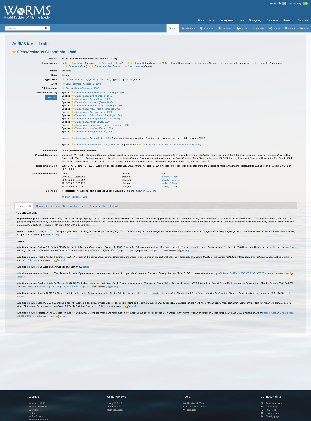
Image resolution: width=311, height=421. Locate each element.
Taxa (174, 28)
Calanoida (74, 66)
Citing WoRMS (114, 403)
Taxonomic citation (46, 165)
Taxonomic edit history (44, 173)
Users (241, 20)
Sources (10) (24, 206)
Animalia (78, 63)
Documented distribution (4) (50, 206)
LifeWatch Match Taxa (194, 406)
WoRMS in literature (39, 419)
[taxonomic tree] (69, 197)
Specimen (226, 28)
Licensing (51, 190)
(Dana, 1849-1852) (97, 144)
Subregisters (226, 20)
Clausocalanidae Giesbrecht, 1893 (83, 83)
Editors (243, 28)
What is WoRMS (37, 403)
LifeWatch (288, 20)
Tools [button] (275, 28)
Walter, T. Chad (170, 183)
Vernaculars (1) (97, 206)
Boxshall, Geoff (170, 176)
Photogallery (255, 20)
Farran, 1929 (93, 112)
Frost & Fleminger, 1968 (99, 92)
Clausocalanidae (102, 66)
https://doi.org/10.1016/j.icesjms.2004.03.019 (59, 286)
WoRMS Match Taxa (193, 403)
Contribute (303, 20)
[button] (14, 52)
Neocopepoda (231, 63)
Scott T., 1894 (92, 138)
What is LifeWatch (38, 406)
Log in (305, 28)
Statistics (260, 28)
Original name (49, 88)
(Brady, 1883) (93, 102)
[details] (204, 161)
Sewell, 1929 (92, 99)
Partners (33, 413)
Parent (53, 83)
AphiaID (52, 58)
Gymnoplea (263, 63)
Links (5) (114, 206)
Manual (291, 28)
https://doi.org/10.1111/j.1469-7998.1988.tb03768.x (240, 273)
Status (53, 70)
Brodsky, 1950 (93, 95)
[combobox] (24, 28)
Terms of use (113, 406)
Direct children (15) (46, 92)
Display (50, 97)
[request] (185, 250)
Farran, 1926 (93, 128)
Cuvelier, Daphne (171, 180)
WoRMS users (36, 416)
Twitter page (272, 406)
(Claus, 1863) (88, 79)
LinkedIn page (273, 413)
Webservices (189, 409)
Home (201, 20)
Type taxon (51, 79)
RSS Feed (271, 409)
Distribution (208, 28)
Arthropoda (107, 63)
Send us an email (274, 403)
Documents (272, 20)
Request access (115, 409)
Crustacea (135, 63)
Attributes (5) (77, 206)
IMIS (48, 234)
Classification (49, 63)
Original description (46, 155)
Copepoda (203, 63)
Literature (189, 28)
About (212, 20)
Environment (50, 150)
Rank (54, 75)
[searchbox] (23, 28)
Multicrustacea (169, 63)
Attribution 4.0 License (146, 190)
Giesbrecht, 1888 (82, 88)
